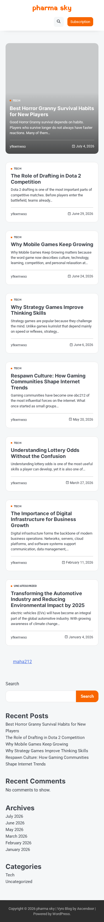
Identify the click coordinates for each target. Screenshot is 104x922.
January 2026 (18, 849)
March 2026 (16, 836)
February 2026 (18, 842)
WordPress (61, 914)
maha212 (22, 661)
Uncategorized (25, 586)
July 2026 (14, 816)
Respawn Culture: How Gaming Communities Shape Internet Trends (48, 381)
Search (12, 683)
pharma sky (52, 8)
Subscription (80, 22)
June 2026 (15, 823)
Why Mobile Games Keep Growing (52, 244)
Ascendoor (85, 909)
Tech (16, 100)
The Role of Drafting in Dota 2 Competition (45, 737)
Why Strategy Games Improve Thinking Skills (47, 750)
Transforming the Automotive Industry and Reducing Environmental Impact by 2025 (48, 599)
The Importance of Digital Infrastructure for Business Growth (43, 519)
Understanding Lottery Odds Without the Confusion (45, 453)
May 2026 (14, 829)
